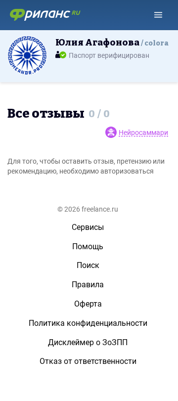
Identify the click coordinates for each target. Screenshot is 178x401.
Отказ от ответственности (88, 361)
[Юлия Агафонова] (27, 55)
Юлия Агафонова (112, 42)
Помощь (87, 246)
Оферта (88, 304)
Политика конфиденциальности (88, 323)
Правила (88, 284)
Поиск (88, 265)
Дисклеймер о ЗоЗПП (88, 342)
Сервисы (88, 227)
